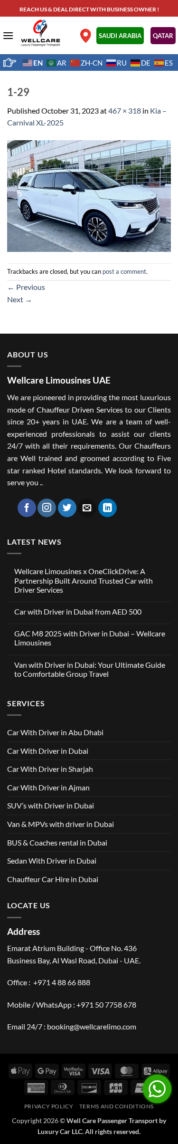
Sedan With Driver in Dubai (51, 860)
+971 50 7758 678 (106, 1004)
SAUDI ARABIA (120, 35)
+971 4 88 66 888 (61, 982)
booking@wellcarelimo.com (91, 1026)
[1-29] (89, 194)
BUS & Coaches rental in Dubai (57, 842)
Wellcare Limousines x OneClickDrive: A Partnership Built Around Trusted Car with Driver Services (83, 580)
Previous (26, 286)
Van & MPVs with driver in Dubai (60, 823)
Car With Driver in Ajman (48, 787)
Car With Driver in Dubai (47, 750)
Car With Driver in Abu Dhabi (55, 732)
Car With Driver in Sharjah (50, 768)
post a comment (124, 271)
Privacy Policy (49, 1106)
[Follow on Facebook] (27, 508)
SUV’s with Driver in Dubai (50, 805)
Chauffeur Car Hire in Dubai (52, 879)
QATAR (163, 35)
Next (19, 299)
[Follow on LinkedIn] (107, 508)
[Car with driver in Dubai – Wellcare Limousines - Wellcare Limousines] (45, 33)
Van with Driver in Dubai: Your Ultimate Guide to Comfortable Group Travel (89, 669)
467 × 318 (124, 110)
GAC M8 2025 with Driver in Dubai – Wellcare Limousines (89, 638)
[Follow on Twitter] (67, 508)
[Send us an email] (87, 508)
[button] (8, 35)
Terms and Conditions (116, 1106)
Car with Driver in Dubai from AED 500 (77, 611)
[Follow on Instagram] (46, 508)
